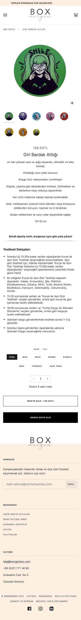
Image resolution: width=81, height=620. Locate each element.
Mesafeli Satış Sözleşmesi (52, 601)
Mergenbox (10, 596)
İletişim (31, 596)
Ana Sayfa (9, 29)
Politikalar (10, 535)
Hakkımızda (45, 596)
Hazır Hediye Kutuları (16, 514)
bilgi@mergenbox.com (16, 561)
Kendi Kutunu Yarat (15, 519)
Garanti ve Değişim (21, 601)
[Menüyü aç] (9, 15)
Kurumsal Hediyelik (15, 524)
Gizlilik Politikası (66, 596)
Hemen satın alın (40, 417)
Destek (7, 529)
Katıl (71, 484)
